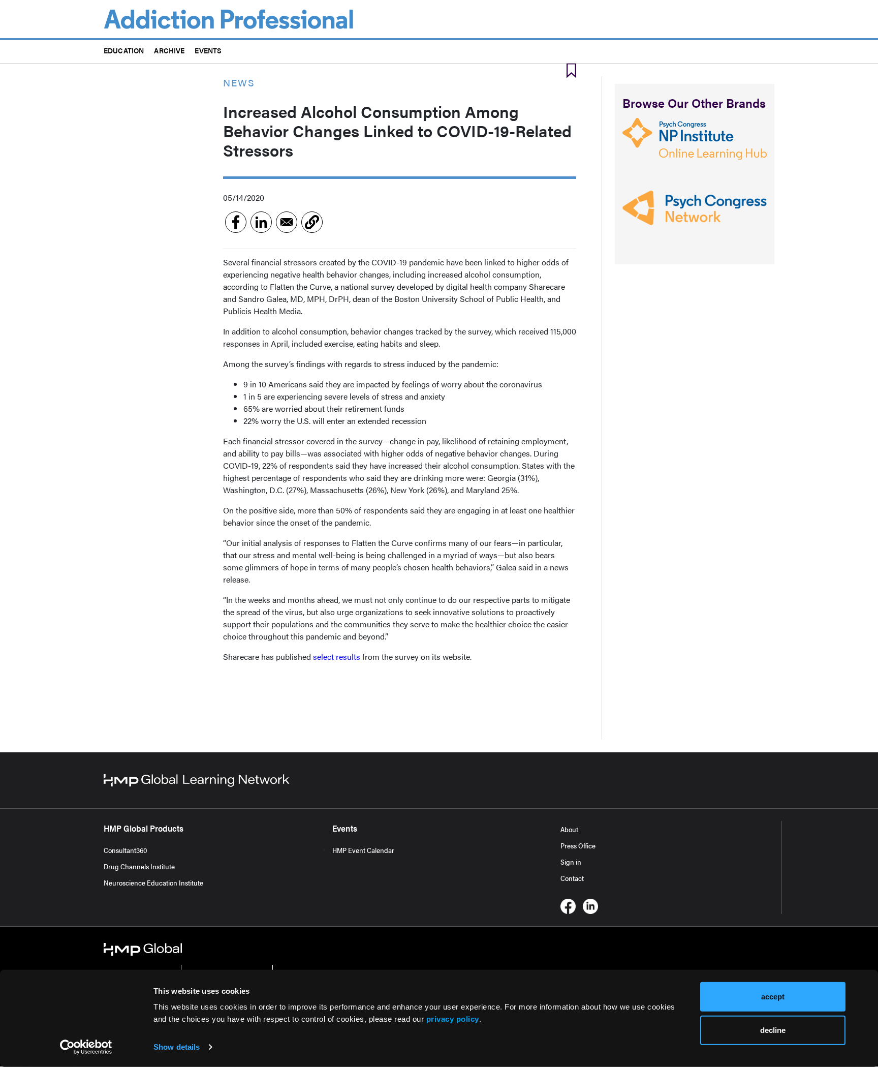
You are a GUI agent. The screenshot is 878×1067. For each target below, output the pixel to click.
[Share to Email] (286, 222)
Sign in (570, 862)
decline (773, 1029)
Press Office (577, 845)
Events (208, 50)
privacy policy (452, 1019)
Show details (176, 1047)
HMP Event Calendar (363, 850)
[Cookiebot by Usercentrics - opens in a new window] (86, 1047)
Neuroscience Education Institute (153, 882)
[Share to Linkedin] (261, 222)
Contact (572, 878)
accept (773, 996)
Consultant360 (125, 850)
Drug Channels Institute (139, 866)
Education (124, 50)
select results (336, 656)
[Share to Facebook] (235, 222)
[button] (312, 222)
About (569, 829)
